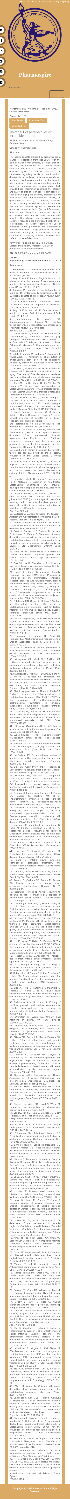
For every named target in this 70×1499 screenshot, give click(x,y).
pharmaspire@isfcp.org (57, 1)
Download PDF (19, 126)
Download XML (37, 120)
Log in (37, 1)
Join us (26, 1)
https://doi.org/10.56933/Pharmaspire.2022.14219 (35, 260)
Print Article (17, 120)
